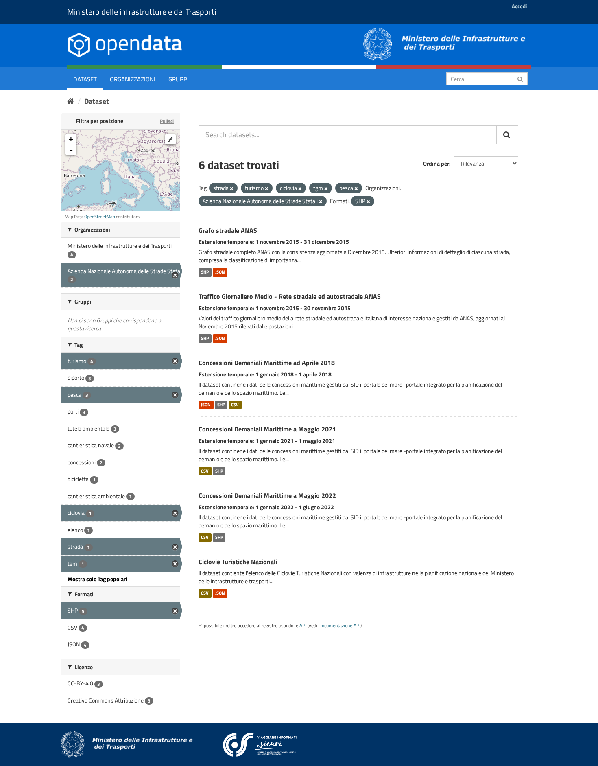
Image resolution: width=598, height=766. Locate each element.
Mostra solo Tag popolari (97, 579)
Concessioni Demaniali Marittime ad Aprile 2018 (267, 363)
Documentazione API (339, 625)
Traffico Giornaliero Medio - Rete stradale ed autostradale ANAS (290, 296)
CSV (235, 404)
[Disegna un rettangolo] (170, 139)
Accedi (519, 6)
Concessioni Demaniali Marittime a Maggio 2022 (267, 495)
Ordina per (436, 163)
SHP (205, 272)
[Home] (70, 101)
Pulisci (167, 121)
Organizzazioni (132, 79)
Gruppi (178, 79)
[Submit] (520, 78)
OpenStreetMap (99, 216)
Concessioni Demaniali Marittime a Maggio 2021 (267, 429)
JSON (220, 272)
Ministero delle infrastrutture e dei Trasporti (141, 11)
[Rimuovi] (232, 188)
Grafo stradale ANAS (228, 230)
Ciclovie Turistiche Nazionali (238, 562)
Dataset (85, 79)
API (302, 625)
